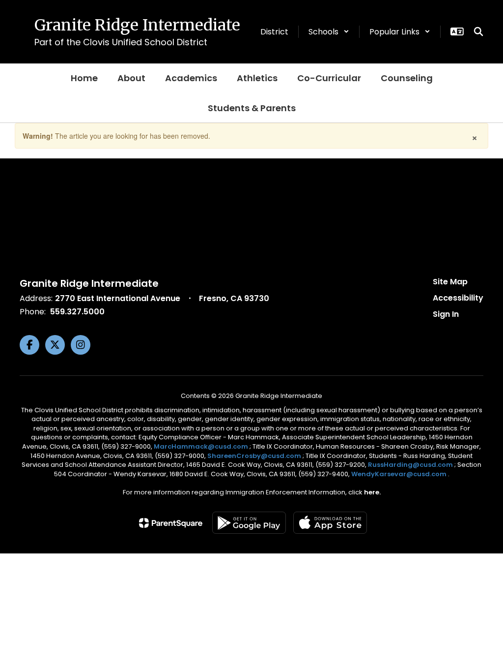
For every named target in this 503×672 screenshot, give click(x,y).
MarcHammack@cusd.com (201, 446)
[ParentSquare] (171, 523)
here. (372, 492)
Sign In (446, 314)
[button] (328, 32)
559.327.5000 (77, 311)
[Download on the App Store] (330, 523)
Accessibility (458, 298)
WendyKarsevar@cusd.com (399, 474)
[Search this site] (478, 31)
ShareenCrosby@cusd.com (254, 455)
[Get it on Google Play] (249, 523)
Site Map (450, 281)
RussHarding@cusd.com (410, 464)
